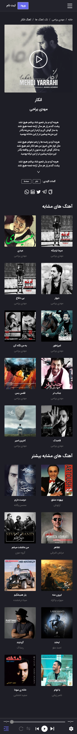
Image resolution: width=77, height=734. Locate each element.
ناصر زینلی (57, 695)
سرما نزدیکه (57, 251)
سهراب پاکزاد (57, 600)
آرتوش (57, 505)
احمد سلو (56, 648)
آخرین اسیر (20, 441)
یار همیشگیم (20, 595)
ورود (23, 5)
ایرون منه (57, 595)
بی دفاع (20, 298)
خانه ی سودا (20, 690)
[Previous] (37, 729)
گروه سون (20, 553)
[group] (38, 726)
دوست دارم (20, 500)
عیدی (20, 251)
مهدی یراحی (57, 256)
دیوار (57, 298)
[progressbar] (38, 722)
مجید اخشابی (20, 695)
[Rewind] (44, 729)
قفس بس (20, 393)
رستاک (20, 648)
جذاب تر (57, 393)
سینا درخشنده (20, 600)
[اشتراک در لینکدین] (32, 193)
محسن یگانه (20, 505)
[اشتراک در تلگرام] (44, 193)
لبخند (56, 642)
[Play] (52, 728)
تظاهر (57, 547)
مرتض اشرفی (57, 553)
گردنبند (20, 642)
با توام (57, 690)
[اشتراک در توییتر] (38, 193)
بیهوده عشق (57, 500)
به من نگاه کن (20, 346)
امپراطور (57, 346)
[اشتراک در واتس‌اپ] (27, 193)
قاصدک (57, 441)
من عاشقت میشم (20, 547)
